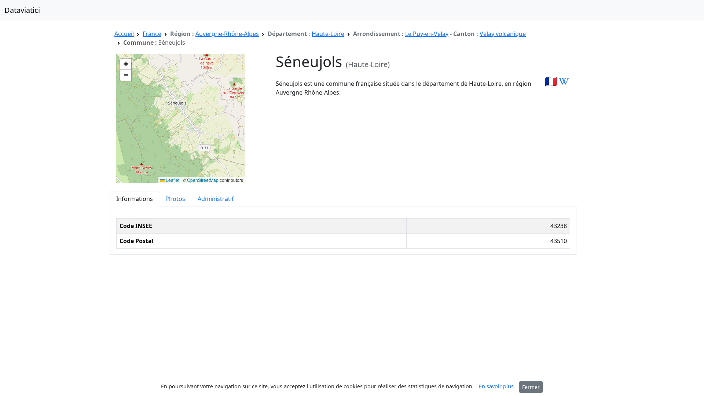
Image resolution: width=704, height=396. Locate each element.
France (152, 34)
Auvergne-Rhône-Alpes (227, 34)
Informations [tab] (134, 199)
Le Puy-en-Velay (426, 34)
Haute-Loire (328, 34)
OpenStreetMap (203, 180)
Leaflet (172, 180)
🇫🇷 (550, 81)
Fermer (531, 387)
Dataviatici (22, 10)
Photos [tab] (175, 199)
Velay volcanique (503, 34)
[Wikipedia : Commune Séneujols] (564, 81)
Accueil (124, 34)
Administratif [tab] (216, 199)
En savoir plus (496, 386)
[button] (125, 64)
